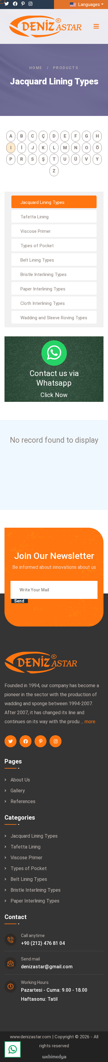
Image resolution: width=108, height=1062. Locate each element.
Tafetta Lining (25, 847)
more (90, 721)
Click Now (54, 395)
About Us (20, 780)
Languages (88, 4)
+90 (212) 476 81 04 (43, 943)
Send (19, 601)
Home (36, 68)
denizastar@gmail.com (47, 966)
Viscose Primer (26, 857)
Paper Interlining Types (34, 901)
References (22, 801)
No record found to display (54, 440)
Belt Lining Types (28, 879)
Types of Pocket (28, 868)
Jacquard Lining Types (34, 836)
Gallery (17, 790)
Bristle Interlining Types (35, 890)
